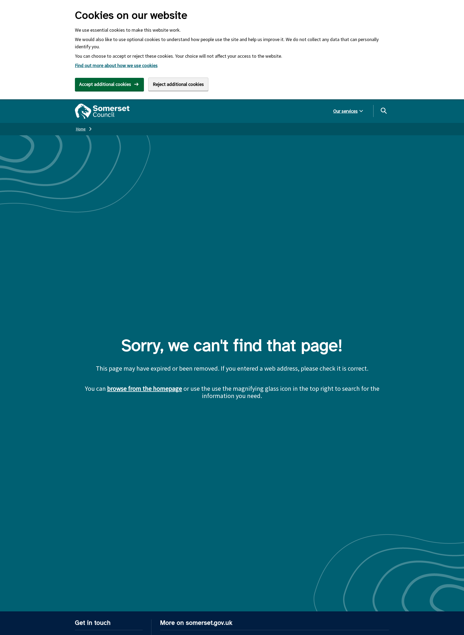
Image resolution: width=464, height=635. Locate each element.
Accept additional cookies (105, 84)
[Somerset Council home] (102, 111)
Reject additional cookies (178, 84)
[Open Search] (383, 110)
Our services (345, 111)
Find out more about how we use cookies (116, 65)
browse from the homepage (144, 388)
